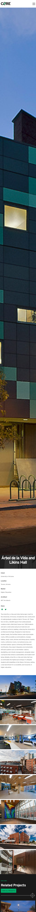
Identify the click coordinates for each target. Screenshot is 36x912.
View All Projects (8, 890)
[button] (2, 609)
